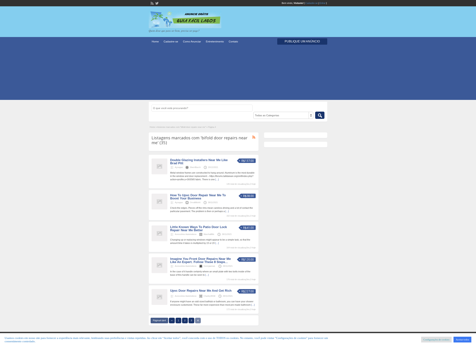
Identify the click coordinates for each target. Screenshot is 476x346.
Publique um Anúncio (302, 41)
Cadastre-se (311, 3)
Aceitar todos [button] (462, 339)
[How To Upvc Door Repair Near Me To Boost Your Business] (159, 208)
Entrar (322, 3)
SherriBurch (195, 167)
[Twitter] (156, 2)
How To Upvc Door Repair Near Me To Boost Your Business (198, 196)
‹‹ (172, 320)
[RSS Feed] (151, 2)
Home (155, 41)
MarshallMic (209, 234)
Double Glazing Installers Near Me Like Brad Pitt (199, 161)
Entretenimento (215, 41)
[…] (217, 179)
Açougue (179, 167)
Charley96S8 (209, 296)
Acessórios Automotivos (186, 234)
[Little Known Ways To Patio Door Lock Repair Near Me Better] (159, 240)
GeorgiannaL (209, 266)
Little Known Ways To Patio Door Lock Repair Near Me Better (198, 228)
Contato (233, 41)
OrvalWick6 (195, 202)
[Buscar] (319, 115)
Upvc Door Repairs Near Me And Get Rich (200, 290)
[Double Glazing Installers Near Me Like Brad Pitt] (159, 173)
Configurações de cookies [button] (436, 339)
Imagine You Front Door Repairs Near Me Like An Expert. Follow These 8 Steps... (200, 260)
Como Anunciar (192, 41)
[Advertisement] (238, 74)
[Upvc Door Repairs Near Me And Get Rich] (159, 304)
